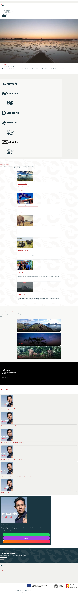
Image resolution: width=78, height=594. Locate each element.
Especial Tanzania (23, 250)
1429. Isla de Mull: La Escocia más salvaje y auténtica (13, 493)
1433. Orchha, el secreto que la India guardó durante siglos (14, 425)
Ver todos (1, 316)
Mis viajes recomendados (8, 11)
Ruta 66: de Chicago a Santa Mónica (28, 206)
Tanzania (20, 343)
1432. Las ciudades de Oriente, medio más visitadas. (13, 442)
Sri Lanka (20, 272)
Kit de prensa (1, 573)
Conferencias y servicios (7, 12)
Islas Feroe (21, 329)
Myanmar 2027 (22, 294)
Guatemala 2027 (22, 184)
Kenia (19, 228)
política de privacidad (10, 558)
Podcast (4, 13)
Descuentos (5, 14)
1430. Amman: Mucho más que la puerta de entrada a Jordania (16, 476)
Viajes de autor (7, 10)
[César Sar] (4, 5)
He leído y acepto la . (7, 558)
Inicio (4, 7)
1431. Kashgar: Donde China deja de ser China (11, 459)
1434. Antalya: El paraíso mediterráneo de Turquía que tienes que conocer (18, 409)
